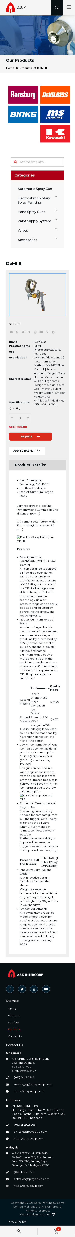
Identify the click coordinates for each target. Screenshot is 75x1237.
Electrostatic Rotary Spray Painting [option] (34, 200)
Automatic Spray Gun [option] (35, 189)
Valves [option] (23, 230)
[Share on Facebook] (17, 332)
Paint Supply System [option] (34, 221)
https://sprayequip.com (29, 1091)
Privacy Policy (17, 1221)
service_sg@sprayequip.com (33, 1084)
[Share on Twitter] (23, 332)
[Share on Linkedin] (29, 332)
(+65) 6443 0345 (24, 1077)
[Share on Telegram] (53, 332)
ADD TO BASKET (24, 450)
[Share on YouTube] (41, 332)
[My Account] (18, 1231)
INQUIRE (26, 436)
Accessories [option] (27, 240)
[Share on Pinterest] (35, 332)
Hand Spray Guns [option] (31, 212)
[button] (37, 200)
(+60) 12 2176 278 (24, 1171)
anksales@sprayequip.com (31, 1178)
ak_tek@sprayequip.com (30, 1131)
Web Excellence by (35, 1214)
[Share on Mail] (11, 332)
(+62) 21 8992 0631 (25, 1124)
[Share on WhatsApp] (47, 332)
